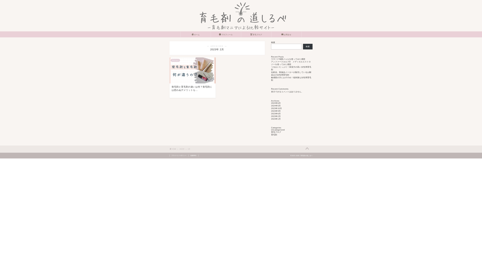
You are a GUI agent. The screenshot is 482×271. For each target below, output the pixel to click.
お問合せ (287, 34)
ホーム (197, 34)
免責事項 (193, 155)
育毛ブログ (257, 34)
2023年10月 (276, 108)
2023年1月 (276, 119)
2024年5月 (276, 106)
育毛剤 (274, 135)
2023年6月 (276, 114)
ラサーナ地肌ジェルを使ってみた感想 (288, 59)
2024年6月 (276, 103)
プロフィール (227, 34)
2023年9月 (276, 111)
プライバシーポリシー (179, 155)
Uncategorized (278, 130)
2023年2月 (276, 116)
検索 (273, 42)
